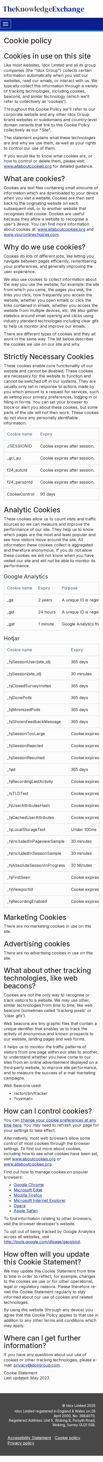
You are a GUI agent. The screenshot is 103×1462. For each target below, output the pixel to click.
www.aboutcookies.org (34, 1158)
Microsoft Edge (28, 1189)
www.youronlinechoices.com (31, 234)
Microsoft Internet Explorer (40, 1200)
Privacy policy (21, 1442)
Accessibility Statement (29, 1437)
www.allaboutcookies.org (28, 166)
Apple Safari (26, 1210)
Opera (20, 1205)
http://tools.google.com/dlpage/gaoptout (42, 1241)
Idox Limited (76, 1405)
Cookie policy (67, 1437)
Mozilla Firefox (28, 1195)
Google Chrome (29, 1184)
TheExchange (43, 9)
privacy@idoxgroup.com (37, 1365)
